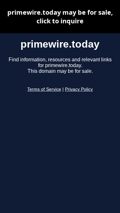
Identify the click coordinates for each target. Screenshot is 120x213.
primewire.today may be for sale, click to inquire (60, 16)
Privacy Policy (79, 89)
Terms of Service (44, 89)
